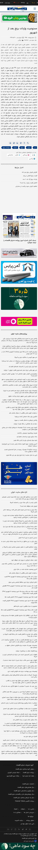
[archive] (8, 829)
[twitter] (20, 143)
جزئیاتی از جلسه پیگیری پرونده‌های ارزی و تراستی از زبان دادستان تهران (19, 704)
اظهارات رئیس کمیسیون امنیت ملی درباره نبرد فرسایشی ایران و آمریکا (20, 656)
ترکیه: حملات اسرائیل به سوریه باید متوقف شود (24, 560)
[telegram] (13, 143)
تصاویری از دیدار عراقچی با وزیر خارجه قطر (25, 606)
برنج (22, 148)
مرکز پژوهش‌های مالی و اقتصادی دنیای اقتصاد (21, 794)
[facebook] (24, 143)
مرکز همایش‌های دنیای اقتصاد (25, 787)
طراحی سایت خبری (30, 841)
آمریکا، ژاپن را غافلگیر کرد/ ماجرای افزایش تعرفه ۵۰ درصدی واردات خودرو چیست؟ (19, 616)
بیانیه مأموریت (19, 820)
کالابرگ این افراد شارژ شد (30, 737)
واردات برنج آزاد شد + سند (30, 179)
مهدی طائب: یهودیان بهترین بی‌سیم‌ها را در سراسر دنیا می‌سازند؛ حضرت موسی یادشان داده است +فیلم (19, 362)
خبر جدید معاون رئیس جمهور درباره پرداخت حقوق (22, 396)
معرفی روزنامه (30, 820)
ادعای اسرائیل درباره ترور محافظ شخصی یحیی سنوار (22, 582)
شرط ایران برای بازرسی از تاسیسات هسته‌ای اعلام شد (23, 367)
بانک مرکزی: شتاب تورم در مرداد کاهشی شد (25, 720)
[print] (10, 143)
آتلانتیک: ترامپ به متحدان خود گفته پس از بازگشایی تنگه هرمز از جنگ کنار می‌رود (19, 565)
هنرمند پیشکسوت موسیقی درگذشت (27, 433)
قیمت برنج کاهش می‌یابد (30, 176)
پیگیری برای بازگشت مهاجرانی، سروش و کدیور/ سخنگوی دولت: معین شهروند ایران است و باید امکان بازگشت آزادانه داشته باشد (19, 347)
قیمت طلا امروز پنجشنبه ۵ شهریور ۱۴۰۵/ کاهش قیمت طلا (21, 597)
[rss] (19, 829)
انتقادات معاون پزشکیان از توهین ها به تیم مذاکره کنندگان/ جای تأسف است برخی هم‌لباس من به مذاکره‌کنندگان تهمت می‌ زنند (19, 533)
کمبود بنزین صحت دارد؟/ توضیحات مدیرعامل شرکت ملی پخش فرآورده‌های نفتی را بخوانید (19, 428)
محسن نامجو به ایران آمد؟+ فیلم (28, 538)
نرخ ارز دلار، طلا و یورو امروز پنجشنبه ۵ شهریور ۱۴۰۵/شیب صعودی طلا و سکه (20, 578)
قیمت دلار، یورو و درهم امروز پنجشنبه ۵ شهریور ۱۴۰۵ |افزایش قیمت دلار (19, 587)
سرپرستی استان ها (29, 813)
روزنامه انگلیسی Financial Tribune (24, 801)
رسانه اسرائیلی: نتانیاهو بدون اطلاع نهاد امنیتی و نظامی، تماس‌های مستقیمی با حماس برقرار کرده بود (21, 408)
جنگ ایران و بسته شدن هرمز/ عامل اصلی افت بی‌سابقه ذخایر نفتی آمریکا (20, 511)
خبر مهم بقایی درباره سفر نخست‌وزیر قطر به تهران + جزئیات (20, 370)
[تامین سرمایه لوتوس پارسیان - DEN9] (19, 298)
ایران (28, 148)
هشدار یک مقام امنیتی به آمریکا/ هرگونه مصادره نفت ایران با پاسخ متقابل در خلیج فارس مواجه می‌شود (20, 516)
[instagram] (29, 829)
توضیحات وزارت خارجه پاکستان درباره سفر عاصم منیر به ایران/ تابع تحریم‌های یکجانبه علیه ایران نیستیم (20, 392)
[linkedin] (17, 143)
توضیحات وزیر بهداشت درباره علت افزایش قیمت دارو (22, 671)
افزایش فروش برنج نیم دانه (29, 172)
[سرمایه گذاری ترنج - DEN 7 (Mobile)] (19, 18)
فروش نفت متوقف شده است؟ (28, 506)
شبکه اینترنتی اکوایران (13, 773)
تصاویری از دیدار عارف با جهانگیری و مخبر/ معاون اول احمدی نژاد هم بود (20, 710)
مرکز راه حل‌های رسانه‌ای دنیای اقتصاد (23, 798)
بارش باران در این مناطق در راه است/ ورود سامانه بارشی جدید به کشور (19, 542)
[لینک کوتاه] (27, 143)
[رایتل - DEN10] (19, 321)
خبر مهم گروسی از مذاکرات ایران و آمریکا (26, 357)
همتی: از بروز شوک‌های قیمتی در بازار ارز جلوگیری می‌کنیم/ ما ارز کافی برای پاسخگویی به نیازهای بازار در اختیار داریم (19, 641)
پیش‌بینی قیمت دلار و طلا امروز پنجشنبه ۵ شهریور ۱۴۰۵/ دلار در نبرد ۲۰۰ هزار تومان (19, 353)
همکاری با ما (17, 813)
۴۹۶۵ (29, 37)
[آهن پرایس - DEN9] (19, 272)
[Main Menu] (35, 8)
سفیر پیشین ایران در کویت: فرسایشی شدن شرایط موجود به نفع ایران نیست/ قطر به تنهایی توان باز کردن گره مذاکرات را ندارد (19, 380)
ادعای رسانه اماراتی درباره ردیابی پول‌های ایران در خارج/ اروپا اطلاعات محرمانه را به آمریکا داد (20, 732)
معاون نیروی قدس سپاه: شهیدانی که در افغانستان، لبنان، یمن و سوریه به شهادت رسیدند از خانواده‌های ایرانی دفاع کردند (19, 630)
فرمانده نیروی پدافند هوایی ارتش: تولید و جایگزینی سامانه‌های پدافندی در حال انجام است (20, 386)
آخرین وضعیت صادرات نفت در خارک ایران (25, 569)
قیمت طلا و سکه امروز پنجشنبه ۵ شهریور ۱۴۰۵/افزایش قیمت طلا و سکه (19, 611)
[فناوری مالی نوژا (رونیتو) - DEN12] (19, 473)
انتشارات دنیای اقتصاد (28, 784)
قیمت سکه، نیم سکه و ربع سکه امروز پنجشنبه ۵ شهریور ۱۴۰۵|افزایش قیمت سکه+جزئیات (19, 592)
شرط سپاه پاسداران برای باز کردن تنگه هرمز (25, 440)
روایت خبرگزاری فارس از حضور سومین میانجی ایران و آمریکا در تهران (19, 548)
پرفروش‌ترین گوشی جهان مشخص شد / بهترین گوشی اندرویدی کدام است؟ (19, 375)
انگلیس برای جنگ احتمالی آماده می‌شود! (26, 417)
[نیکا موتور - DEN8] (19, 252)
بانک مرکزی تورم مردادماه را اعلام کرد (27, 437)
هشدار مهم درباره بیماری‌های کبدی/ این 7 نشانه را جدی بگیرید (20, 740)
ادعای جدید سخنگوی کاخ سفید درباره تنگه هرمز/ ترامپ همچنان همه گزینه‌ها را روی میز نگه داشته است (19, 498)
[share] (15, 829)
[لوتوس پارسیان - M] (19, 846)
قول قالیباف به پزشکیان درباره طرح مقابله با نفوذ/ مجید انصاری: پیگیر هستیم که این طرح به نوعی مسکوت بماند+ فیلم (19, 698)
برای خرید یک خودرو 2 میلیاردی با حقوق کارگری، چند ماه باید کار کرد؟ (19, 687)
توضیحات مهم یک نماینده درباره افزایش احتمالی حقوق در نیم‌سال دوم (21, 646)
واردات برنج (6, 148)
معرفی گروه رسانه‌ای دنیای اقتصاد (24, 769)
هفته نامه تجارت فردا (28, 776)
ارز (35, 148)
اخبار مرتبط (19, 167)
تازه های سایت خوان (19, 492)
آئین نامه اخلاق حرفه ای (27, 824)
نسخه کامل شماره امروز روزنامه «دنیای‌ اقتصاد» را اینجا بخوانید (20, 241)
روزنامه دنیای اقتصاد (28, 773)
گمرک (15, 148)
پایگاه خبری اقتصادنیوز (13, 776)
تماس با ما (31, 809)
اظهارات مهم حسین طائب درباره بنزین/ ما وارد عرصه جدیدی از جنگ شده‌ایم (20, 661)
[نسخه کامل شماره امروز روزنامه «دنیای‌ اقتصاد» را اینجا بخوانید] (19, 226)
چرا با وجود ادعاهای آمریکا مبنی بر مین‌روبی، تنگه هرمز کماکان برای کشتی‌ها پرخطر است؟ (20, 693)
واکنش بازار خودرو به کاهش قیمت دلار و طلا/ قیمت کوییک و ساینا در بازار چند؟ (20, 635)
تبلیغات (23, 809)
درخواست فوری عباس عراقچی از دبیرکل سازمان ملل (23, 413)
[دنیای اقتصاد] (17, 9)
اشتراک (15, 809)
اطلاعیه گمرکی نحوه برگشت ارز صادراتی (26, 186)
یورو (22, 3)
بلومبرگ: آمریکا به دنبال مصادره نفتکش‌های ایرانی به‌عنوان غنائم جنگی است (19, 676)
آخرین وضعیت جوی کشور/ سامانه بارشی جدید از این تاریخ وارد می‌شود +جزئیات (19, 445)
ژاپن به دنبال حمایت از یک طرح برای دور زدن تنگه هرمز (21, 455)
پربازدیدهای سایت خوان (19, 334)
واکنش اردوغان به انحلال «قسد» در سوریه (26, 420)
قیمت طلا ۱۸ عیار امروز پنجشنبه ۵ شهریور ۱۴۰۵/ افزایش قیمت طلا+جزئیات (20, 602)
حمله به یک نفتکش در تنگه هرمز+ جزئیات (25, 424)
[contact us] (11, 829)
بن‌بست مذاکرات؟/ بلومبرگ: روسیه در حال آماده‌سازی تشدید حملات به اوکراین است (20, 451)
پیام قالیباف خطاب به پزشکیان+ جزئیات (26, 651)
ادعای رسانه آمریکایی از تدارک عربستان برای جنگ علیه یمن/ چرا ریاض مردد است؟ (20, 528)
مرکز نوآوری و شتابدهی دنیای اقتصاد (24, 791)
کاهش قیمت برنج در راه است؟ (28, 183)
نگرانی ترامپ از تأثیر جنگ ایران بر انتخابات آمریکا (23, 503)
